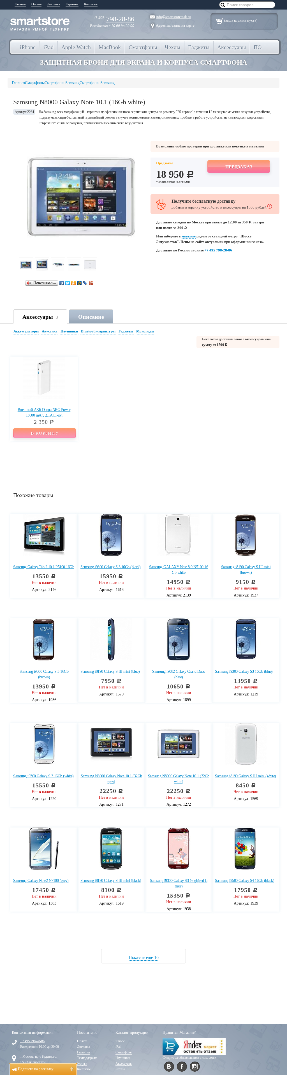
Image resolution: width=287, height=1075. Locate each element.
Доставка (53, 4)
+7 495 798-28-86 (218, 250)
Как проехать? (36, 1062)
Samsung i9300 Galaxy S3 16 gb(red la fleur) (178, 883)
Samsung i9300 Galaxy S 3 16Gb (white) (43, 776)
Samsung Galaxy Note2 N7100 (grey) (41, 881)
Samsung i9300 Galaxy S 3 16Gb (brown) (44, 674)
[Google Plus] (91, 283)
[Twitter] (68, 283)
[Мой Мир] (79, 283)
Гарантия (72, 4)
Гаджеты (126, 331)
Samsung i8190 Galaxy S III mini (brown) (246, 570)
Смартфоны (123, 1052)
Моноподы (145, 331)
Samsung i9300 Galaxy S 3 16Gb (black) (110, 567)
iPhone (120, 1041)
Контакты (91, 4)
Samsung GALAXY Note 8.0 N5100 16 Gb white (178, 570)
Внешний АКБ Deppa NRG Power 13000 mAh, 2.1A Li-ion (44, 412)
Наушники (69, 331)
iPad (118, 1047)
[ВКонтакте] (62, 283)
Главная (20, 4)
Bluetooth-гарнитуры (98, 331)
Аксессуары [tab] (40, 317)
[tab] (27, 332)
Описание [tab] (91, 317)
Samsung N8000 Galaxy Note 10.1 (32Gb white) (178, 779)
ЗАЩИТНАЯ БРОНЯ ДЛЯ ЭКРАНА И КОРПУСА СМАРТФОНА (143, 62)
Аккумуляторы (26, 331)
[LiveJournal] (85, 283)
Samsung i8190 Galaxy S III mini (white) (245, 776)
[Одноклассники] (74, 283)
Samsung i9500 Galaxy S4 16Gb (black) (244, 881)
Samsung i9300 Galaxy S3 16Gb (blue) (244, 671)
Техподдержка (87, 1058)
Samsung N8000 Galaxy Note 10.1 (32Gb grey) (111, 779)
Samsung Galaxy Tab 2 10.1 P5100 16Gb (43, 567)
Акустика (49, 331)
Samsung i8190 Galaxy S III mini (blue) (110, 671)
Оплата (36, 4)
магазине (189, 236)
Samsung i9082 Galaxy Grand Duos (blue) (178, 674)
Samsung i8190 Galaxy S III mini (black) (110, 881)
